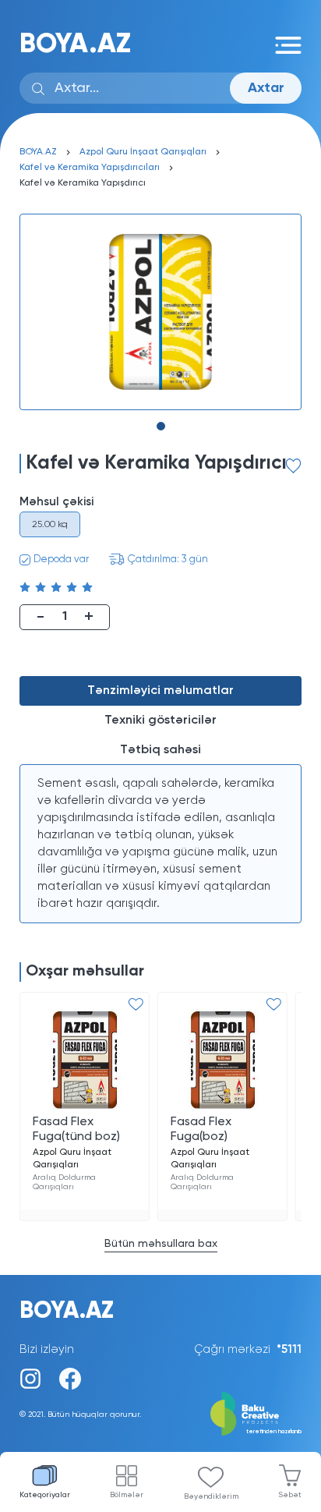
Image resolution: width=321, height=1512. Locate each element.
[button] (161, 426)
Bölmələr (126, 1495)
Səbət (290, 1495)
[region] (160, 843)
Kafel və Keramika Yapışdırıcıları (89, 167)
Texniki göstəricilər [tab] (160, 720)
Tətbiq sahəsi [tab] (160, 750)
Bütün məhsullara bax (160, 1243)
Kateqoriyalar (44, 1495)
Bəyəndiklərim (211, 1496)
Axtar (266, 88)
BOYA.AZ (75, 44)
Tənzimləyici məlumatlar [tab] (160, 691)
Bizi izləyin (46, 1349)
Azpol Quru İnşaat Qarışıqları (142, 152)
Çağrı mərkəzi (248, 1349)
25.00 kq (50, 524)
